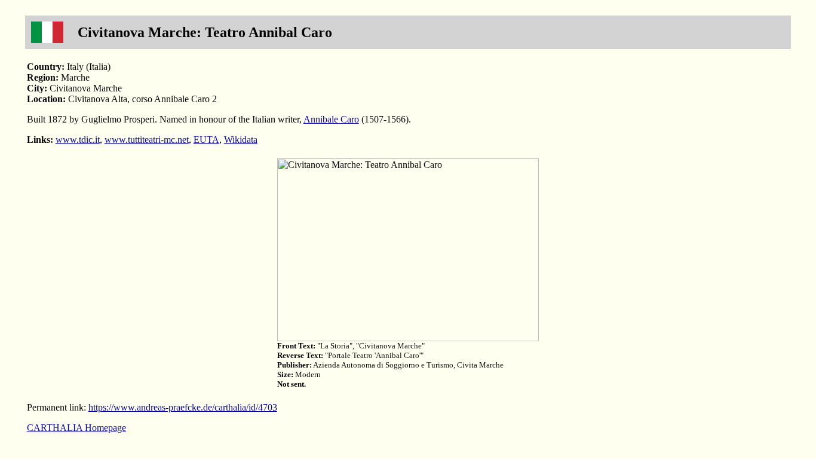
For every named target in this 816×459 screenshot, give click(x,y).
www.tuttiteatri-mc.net (147, 139)
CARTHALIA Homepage (76, 428)
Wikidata (240, 139)
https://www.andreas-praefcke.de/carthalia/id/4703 (182, 407)
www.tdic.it (78, 139)
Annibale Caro (331, 119)
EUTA (206, 139)
